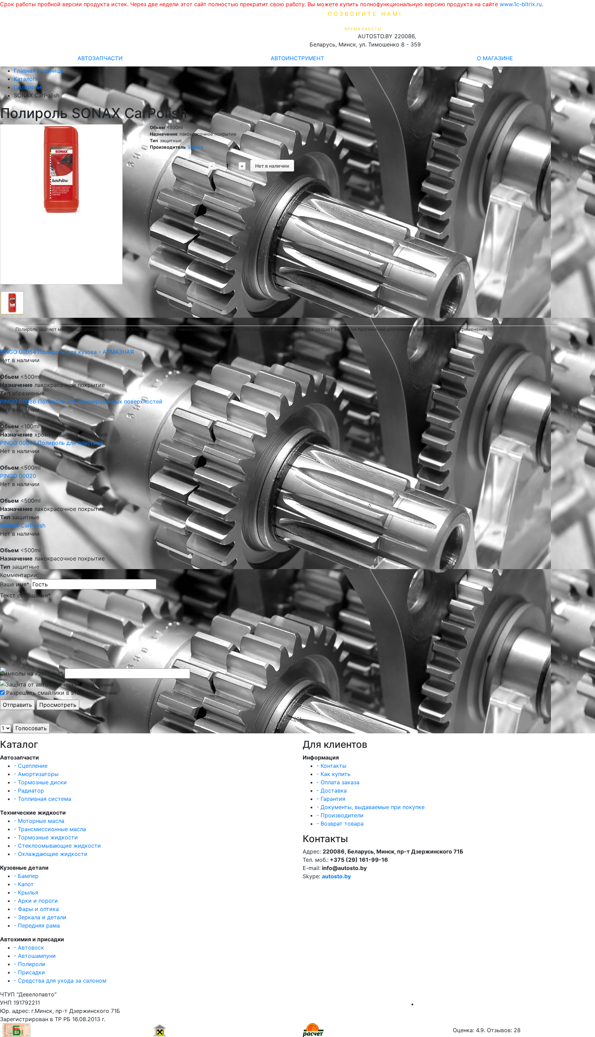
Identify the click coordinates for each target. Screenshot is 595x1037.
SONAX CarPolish (22, 525)
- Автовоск (29, 947)
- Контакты (331, 765)
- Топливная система (42, 798)
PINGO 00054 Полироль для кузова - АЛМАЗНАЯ (67, 351)
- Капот (24, 884)
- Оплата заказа (337, 782)
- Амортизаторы (36, 774)
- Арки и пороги (36, 900)
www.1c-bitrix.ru (521, 4)
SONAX (195, 147)
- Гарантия (330, 798)
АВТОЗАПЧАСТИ (100, 58)
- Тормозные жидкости (46, 837)
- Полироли (29, 964)
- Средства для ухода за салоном (60, 980)
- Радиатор (29, 790)
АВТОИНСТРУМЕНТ (297, 58)
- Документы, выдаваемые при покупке (370, 807)
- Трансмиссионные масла (50, 829)
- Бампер (26, 875)
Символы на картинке (31, 673)
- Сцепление (31, 765)
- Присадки (29, 972)
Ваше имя (14, 584)
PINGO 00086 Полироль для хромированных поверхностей (81, 401)
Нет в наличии (272, 166)
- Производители (340, 815)
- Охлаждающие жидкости (50, 853)
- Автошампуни (35, 955)
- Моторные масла (39, 820)
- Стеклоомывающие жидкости (57, 845)
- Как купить (333, 774)
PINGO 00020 (18, 475)
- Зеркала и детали (40, 917)
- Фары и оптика (36, 908)
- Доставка (331, 790)
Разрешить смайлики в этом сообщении (61, 692)
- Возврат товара (340, 823)
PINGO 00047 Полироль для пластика (51, 442)
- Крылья (26, 892)
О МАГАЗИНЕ (495, 58)
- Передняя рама (37, 925)
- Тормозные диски (40, 782)
